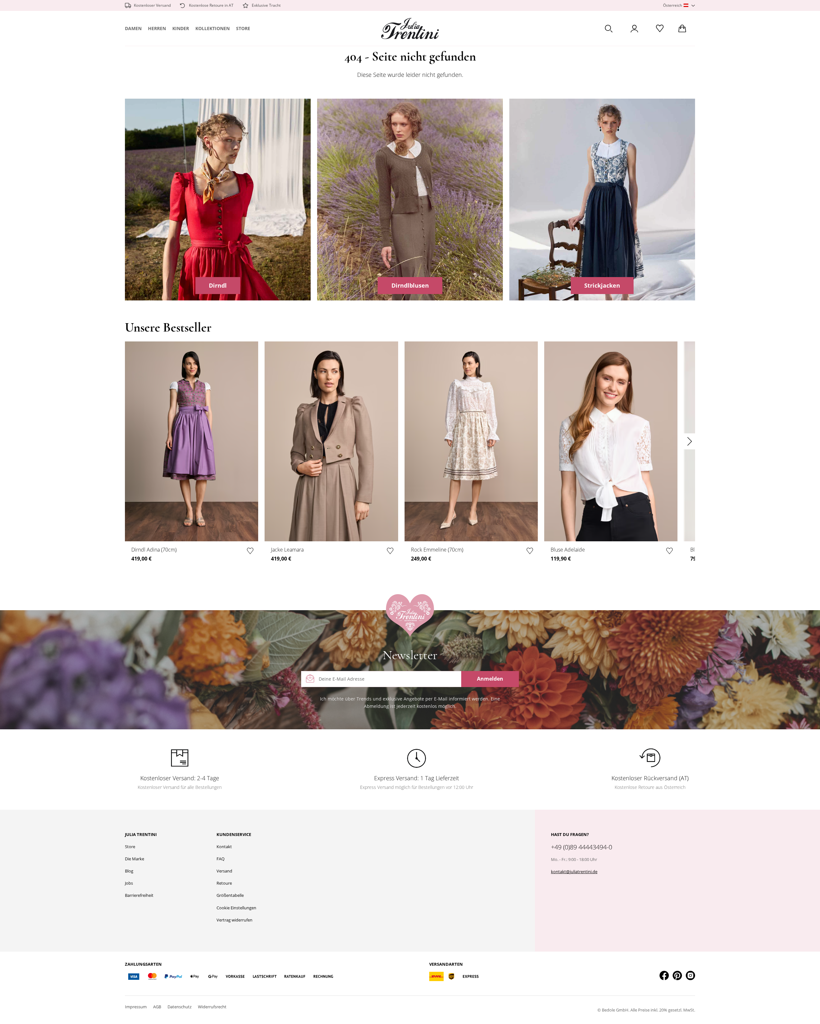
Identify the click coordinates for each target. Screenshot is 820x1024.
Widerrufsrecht (212, 1007)
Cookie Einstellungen (236, 908)
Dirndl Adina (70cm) (153, 549)
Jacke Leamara (287, 549)
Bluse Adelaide (568, 549)
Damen (133, 28)
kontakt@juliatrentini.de (574, 871)
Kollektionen (212, 28)
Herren (157, 28)
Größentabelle (230, 895)
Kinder (180, 28)
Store (243, 28)
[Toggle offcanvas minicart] (682, 28)
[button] (679, 5)
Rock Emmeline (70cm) (437, 549)
